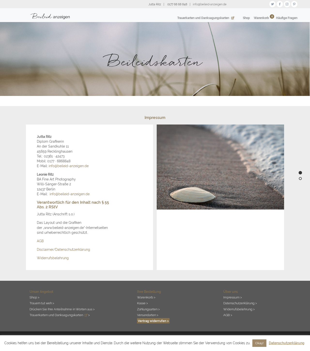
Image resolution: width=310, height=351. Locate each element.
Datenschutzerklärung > (240, 303)
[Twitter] (272, 3)
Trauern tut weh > (42, 303)
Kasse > (142, 303)
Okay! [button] (259, 343)
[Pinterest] (294, 3)
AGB (40, 241)
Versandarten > (147, 315)
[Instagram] (287, 3)
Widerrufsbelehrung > (239, 309)
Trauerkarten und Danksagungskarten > (60, 315)
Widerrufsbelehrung (53, 258)
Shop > (34, 297)
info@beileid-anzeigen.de (69, 166)
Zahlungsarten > (148, 309)
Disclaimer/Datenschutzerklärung (63, 249)
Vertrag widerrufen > (153, 321)
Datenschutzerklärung (286, 343)
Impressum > (232, 297)
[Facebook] (280, 3)
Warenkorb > (146, 297)
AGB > (227, 315)
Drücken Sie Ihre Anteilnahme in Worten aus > (62, 309)
